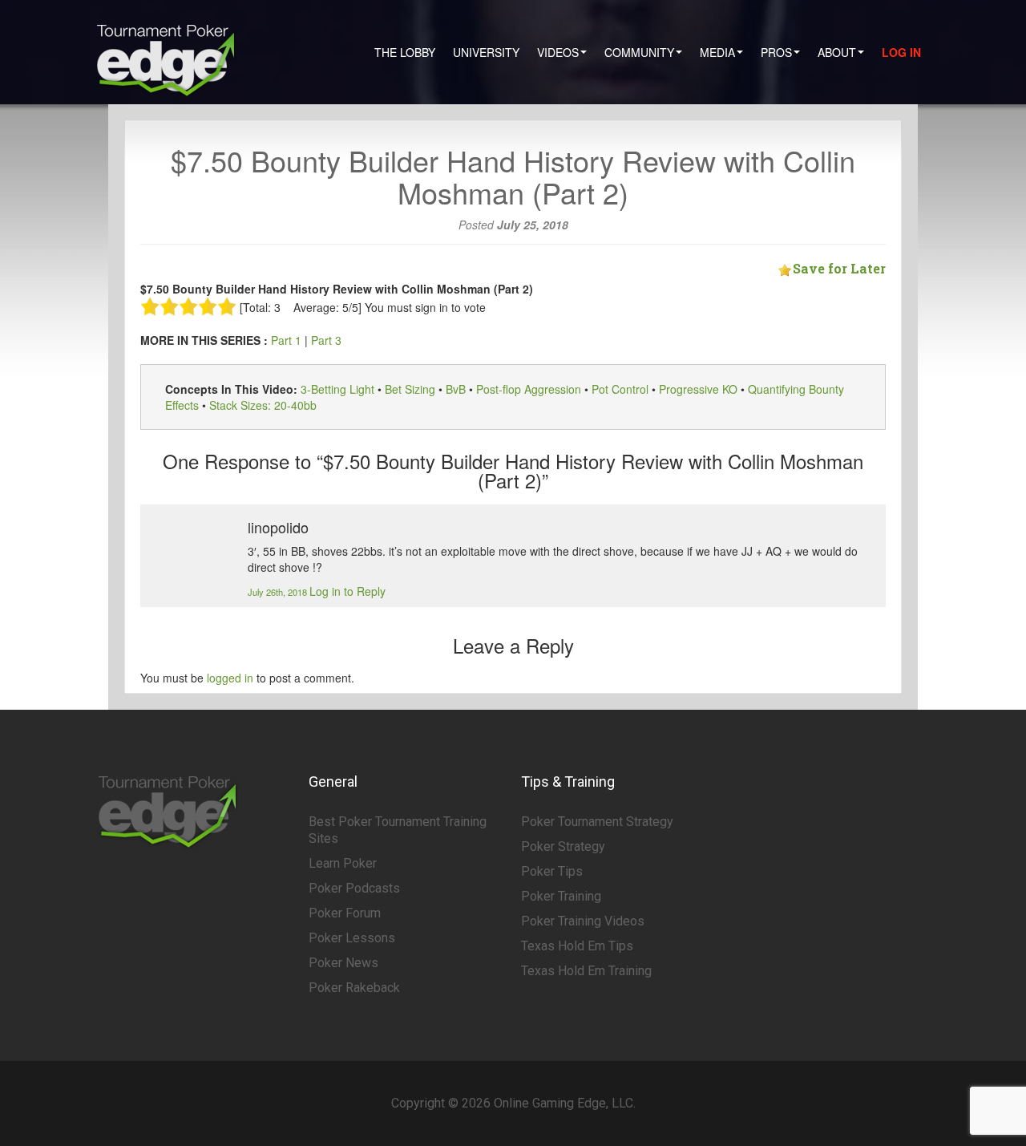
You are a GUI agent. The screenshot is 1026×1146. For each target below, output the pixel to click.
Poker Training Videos (582, 921)
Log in (901, 52)
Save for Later (839, 268)
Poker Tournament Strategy (597, 821)
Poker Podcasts (354, 888)
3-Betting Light (337, 389)
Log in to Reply (347, 591)
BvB (456, 389)
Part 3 (326, 340)
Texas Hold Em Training (586, 970)
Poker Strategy (563, 846)
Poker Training (561, 896)
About (837, 52)
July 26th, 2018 (278, 591)
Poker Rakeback (354, 987)
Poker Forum (345, 913)
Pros (776, 52)
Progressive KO (698, 389)
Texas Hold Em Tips (577, 946)
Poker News (343, 962)
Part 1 (286, 340)
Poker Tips (552, 871)
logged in (230, 678)
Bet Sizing (410, 389)
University (486, 52)
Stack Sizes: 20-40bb (263, 405)
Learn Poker (343, 863)
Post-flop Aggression (528, 389)
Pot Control (620, 389)
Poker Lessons (352, 938)
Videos (558, 52)
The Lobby (404, 52)
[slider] (188, 306)
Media (717, 52)
